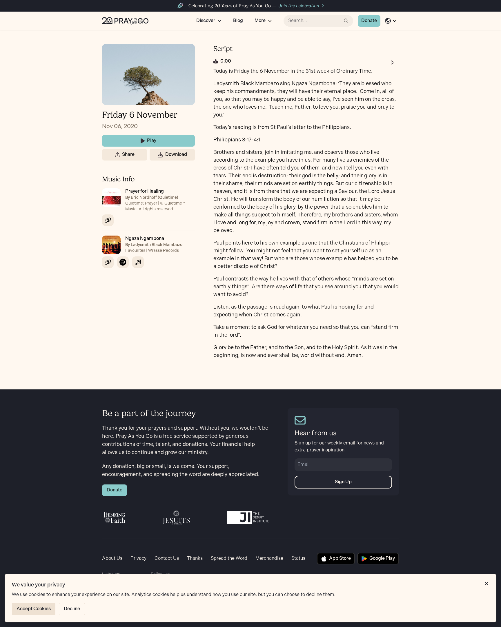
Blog (238, 20)
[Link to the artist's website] (108, 220)
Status (298, 558)
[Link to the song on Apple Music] (138, 262)
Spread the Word (229, 558)
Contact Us (167, 558)
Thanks (195, 558)
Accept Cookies (34, 609)
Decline (72, 609)
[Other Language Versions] (391, 21)
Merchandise (269, 558)
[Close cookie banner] (486, 583)
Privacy (138, 558)
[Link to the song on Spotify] (123, 262)
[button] (117, 154)
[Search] (346, 21)
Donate (369, 20)
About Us (112, 558)
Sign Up (343, 482)
